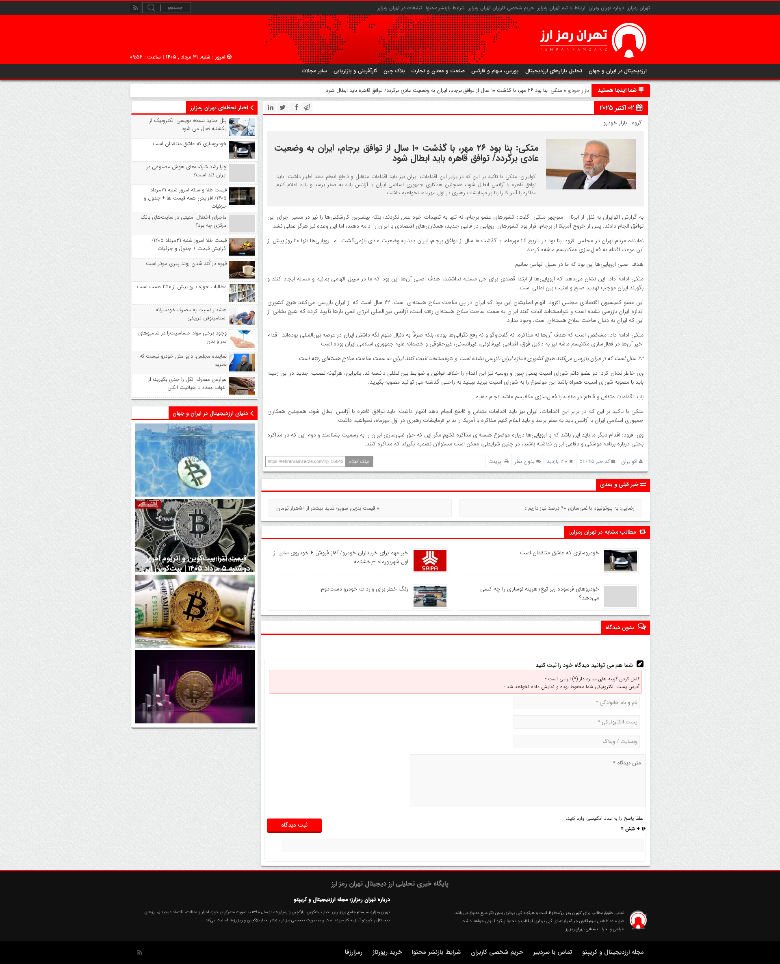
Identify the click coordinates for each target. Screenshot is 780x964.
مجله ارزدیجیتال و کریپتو (613, 952)
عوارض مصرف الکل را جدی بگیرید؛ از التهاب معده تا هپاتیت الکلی (187, 384)
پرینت (496, 461)
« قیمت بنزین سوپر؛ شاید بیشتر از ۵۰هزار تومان (327, 508)
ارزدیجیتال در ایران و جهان (618, 71)
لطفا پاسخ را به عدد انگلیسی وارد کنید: (605, 818)
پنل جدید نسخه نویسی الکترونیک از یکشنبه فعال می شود (188, 125)
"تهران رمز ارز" (571, 913)
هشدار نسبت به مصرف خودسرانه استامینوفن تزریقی (191, 314)
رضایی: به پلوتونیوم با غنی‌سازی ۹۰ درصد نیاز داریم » (579, 508)
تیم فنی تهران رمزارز (582, 929)
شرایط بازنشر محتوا (445, 8)
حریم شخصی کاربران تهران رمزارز (501, 8)
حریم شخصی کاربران (497, 952)
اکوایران (629, 461)
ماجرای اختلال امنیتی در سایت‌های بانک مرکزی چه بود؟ (184, 221)
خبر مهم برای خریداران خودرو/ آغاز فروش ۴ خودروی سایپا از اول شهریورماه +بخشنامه (340, 557)
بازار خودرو (578, 90)
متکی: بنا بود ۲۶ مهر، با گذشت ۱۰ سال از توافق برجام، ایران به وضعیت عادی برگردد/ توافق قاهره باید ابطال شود (406, 153)
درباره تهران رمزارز (606, 8)
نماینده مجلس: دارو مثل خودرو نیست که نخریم (183, 360)
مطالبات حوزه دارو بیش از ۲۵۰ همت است (182, 287)
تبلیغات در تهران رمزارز (399, 8)
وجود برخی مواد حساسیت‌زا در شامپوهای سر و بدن (182, 337)
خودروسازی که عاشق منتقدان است (559, 552)
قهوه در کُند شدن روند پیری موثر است (186, 264)
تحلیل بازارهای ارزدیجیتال (553, 71)
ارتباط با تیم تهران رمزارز (561, 8)
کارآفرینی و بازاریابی (355, 71)
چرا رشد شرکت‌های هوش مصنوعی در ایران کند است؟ (186, 171)
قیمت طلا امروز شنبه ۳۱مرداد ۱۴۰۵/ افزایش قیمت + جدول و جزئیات (189, 245)
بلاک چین (394, 71)
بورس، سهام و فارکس (495, 71)
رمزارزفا (353, 952)
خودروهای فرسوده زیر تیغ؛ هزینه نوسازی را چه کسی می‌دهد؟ (539, 593)
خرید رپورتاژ (387, 952)
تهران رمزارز (639, 8)
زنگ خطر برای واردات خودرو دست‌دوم (364, 588)
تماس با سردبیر (552, 952)
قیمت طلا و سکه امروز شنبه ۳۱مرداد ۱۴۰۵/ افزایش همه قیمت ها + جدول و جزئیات (185, 198)
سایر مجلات (314, 71)
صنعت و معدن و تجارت (438, 71)
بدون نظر (525, 461)
